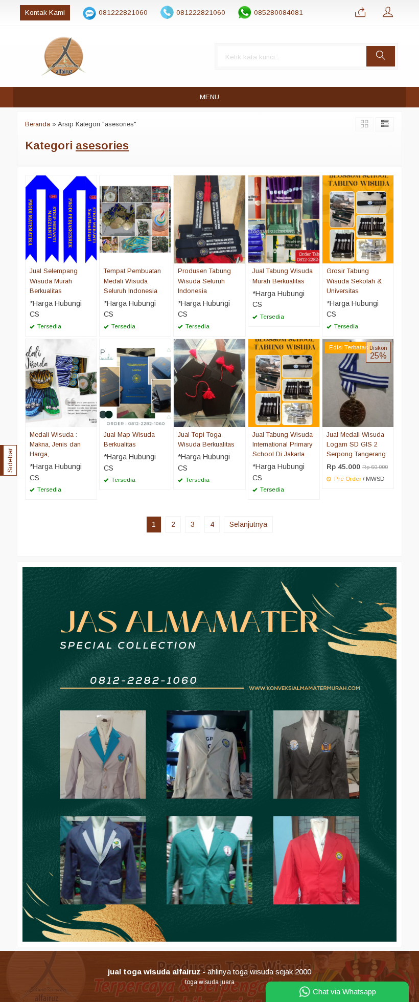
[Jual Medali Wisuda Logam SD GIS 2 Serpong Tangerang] (357, 382)
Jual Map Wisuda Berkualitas (129, 439)
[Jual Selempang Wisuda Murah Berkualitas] (61, 219)
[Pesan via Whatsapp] (360, 12)
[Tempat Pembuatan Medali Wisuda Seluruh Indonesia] (135, 219)
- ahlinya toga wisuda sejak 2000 (209, 971)
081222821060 (123, 12)
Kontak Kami (45, 12)
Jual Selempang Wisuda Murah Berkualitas (54, 280)
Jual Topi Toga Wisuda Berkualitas (206, 439)
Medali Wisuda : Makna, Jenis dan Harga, (55, 444)
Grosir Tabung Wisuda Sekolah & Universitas (354, 280)
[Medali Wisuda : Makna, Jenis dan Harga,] (61, 382)
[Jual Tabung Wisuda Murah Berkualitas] (283, 219)
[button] (380, 56)
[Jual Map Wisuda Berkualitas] (135, 382)
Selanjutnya (248, 524)
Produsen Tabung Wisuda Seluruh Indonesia (204, 280)
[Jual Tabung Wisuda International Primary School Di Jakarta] (283, 382)
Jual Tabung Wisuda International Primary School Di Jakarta (282, 444)
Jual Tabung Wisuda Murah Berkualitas (282, 275)
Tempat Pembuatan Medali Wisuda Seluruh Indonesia (132, 280)
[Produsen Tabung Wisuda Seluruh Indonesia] (209, 219)
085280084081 (278, 12)
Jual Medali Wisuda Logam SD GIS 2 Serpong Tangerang (356, 444)
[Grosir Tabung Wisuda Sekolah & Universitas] (357, 219)
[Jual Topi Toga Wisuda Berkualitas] (209, 382)
